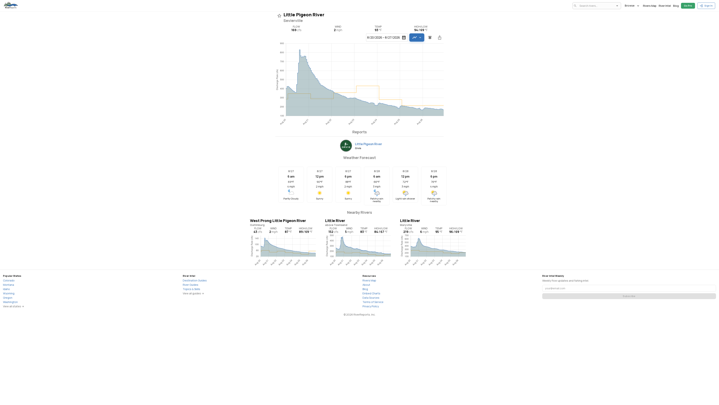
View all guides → (193, 293)
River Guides (190, 284)
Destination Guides (195, 280)
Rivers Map (649, 6)
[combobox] (596, 5)
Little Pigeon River (368, 144)
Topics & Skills (191, 289)
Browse (630, 5)
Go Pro (688, 5)
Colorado (9, 280)
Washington (10, 302)
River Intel (665, 6)
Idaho (6, 289)
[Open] (617, 5)
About (366, 284)
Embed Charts (371, 293)
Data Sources (370, 297)
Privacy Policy (370, 306)
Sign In (708, 5)
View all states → (13, 306)
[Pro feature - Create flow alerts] (430, 37)
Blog (676, 6)
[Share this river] (440, 37)
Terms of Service (372, 302)
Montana (8, 284)
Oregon (7, 297)
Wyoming (8, 293)
